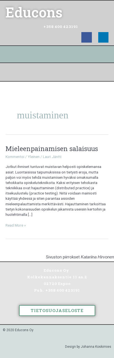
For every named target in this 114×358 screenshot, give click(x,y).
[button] (57, 72)
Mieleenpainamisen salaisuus (52, 148)
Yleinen (34, 156)
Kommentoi (15, 156)
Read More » (16, 225)
